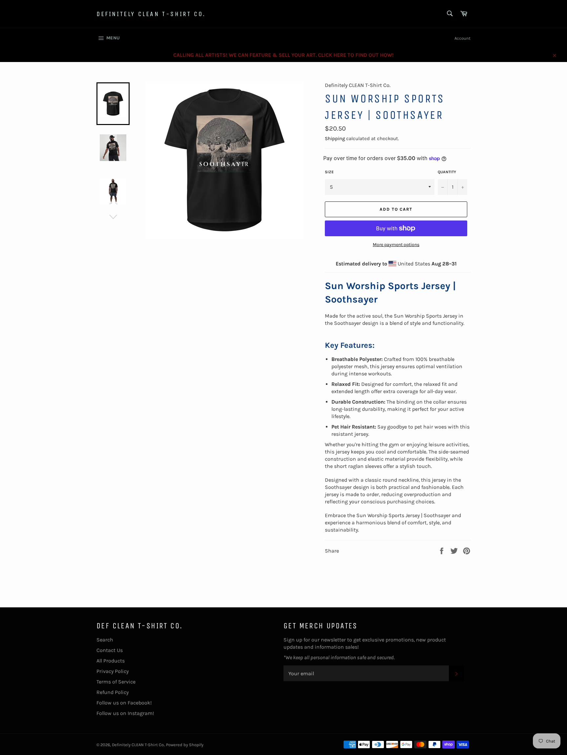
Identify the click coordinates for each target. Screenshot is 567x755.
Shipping (335, 138)
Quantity (447, 172)
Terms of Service (116, 682)
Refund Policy (112, 692)
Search (104, 640)
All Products (110, 661)
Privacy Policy (112, 671)
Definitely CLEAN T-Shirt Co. (151, 14)
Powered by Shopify (184, 744)
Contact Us (109, 650)
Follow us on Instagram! (125, 713)
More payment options (396, 244)
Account (462, 38)
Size (329, 172)
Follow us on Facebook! (124, 703)
